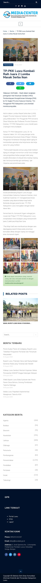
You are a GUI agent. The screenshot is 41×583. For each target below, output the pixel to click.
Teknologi (6, 480)
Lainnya (6, 440)
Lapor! (11, 522)
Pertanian (6, 470)
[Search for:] (10, 2)
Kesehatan (7, 435)
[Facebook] (16, 6)
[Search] (36, 2)
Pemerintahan (8, 460)
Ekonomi (6, 430)
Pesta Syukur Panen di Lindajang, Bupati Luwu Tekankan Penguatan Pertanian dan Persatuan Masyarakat (19, 352)
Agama (5, 421)
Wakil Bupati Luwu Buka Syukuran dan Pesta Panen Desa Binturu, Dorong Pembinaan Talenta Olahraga (19, 382)
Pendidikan (7, 465)
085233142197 (16, 537)
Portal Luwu (13, 516)
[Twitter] (18, 6)
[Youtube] (25, 6)
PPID (11, 519)
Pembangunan (8, 455)
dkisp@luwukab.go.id (17, 541)
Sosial (5, 475)
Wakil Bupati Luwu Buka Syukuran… (17, 323)
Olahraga (6, 445)
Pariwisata (7, 450)
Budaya (6, 425)
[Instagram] (22, 6)
